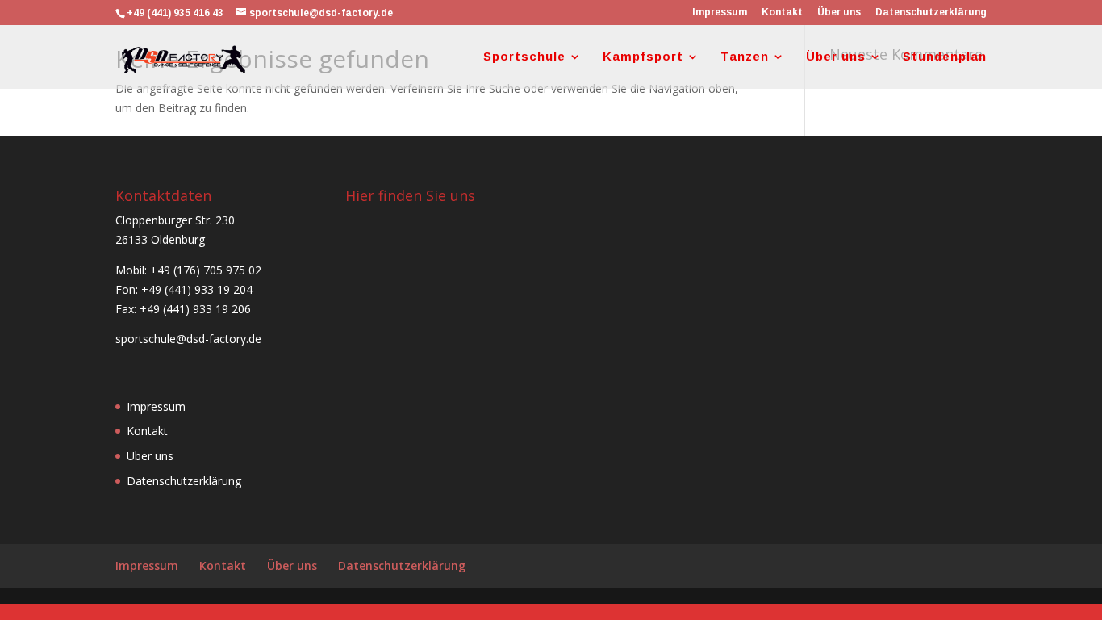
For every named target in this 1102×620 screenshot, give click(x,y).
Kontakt (782, 12)
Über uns (839, 12)
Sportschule (524, 57)
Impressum (719, 12)
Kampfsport (643, 57)
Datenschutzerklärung (931, 12)
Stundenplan (945, 57)
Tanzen (744, 57)
